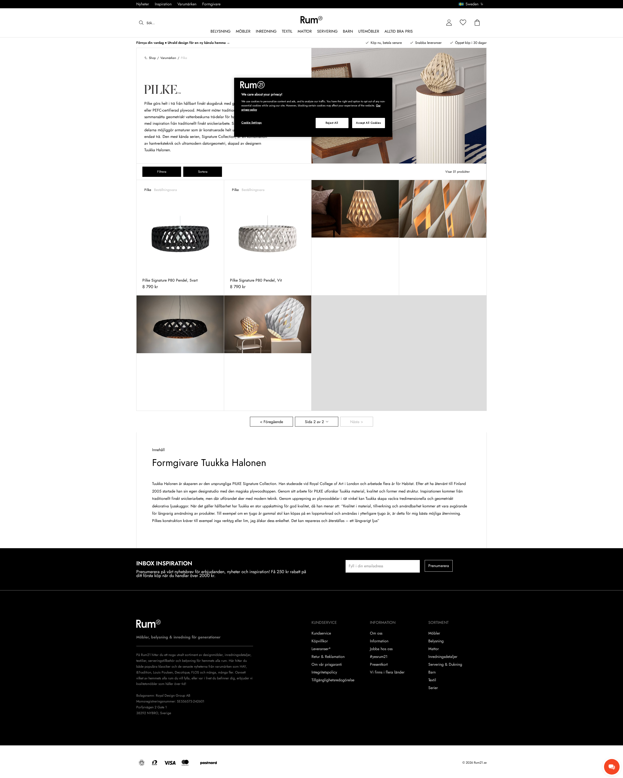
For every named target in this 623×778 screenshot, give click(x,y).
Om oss (376, 633)
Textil (432, 680)
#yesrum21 (378, 657)
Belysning (436, 641)
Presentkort (379, 664)
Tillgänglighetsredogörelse (333, 680)
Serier (433, 688)
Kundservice (321, 633)
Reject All (332, 123)
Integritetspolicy (324, 672)
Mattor (433, 649)
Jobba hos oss (381, 649)
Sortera (202, 171)
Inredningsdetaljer (442, 657)
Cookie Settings (251, 122)
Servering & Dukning (445, 664)
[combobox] (471, 4)
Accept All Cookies (368, 123)
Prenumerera (438, 566)
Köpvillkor (320, 641)
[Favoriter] (463, 23)
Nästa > (356, 422)
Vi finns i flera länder (387, 672)
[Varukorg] (477, 23)
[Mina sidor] (449, 23)
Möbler (434, 633)
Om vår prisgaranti (327, 664)
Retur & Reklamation (328, 657)
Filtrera (161, 171)
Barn (432, 672)
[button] (473, 4)
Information (379, 641)
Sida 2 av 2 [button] (314, 422)
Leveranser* (321, 649)
